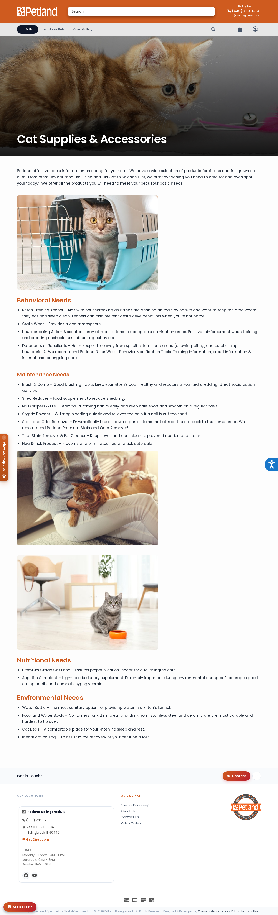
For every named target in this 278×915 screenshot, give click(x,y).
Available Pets (54, 29)
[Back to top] (256, 776)
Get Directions (37, 839)
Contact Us (130, 817)
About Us (128, 811)
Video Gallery (83, 29)
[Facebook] (25, 875)
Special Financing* (135, 805)
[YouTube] (34, 875)
